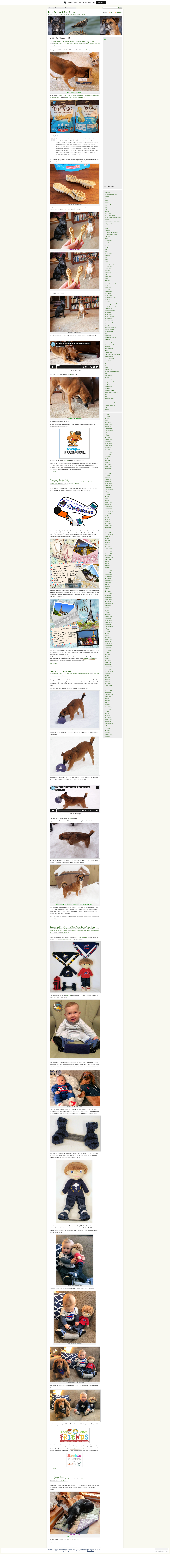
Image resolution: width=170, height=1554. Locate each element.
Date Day (107, 247)
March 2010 (107, 717)
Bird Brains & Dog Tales (61, 12)
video (80, 43)
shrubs (106, 363)
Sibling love (83, 1478)
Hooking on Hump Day (59, 930)
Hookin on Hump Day (81, 937)
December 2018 (108, 551)
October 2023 (108, 454)
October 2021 (108, 487)
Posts (111, 12)
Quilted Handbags (109, 348)
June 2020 (107, 517)
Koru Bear (66, 460)
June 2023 (107, 460)
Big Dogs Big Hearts (109, 204)
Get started (101, 2)
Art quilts (107, 196)
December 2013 (108, 666)
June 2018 (107, 563)
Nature (62, 1478)
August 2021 (108, 491)
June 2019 (107, 540)
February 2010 (108, 719)
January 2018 (108, 572)
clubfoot (68, 995)
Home (50, 8)
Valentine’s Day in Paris (59, 480)
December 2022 (108, 470)
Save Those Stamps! (68, 8)
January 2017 (108, 595)
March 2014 (107, 660)
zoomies (75, 481)
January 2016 (108, 618)
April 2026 (107, 420)
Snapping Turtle (108, 369)
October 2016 (108, 601)
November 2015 (108, 622)
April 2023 (107, 462)
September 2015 (109, 626)
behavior (107, 202)
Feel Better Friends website (77, 1449)
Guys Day (107, 289)
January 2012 (108, 709)
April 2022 (107, 477)
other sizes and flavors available (74, 97)
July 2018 (107, 561)
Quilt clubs (107, 346)
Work (106, 407)
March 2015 (107, 637)
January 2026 (108, 426)
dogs (95, 673)
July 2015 (107, 629)
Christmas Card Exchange (111, 232)
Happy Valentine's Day (90, 481)
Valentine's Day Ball (77, 673)
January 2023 (108, 468)
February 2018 (108, 570)
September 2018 (109, 557)
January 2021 (108, 504)
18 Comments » (73, 45)
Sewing (106, 362)
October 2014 (108, 647)
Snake (106, 367)
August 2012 (108, 696)
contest (106, 238)
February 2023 (108, 466)
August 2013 (108, 673)
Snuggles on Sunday (57, 1477)
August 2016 (108, 605)
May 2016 (107, 610)
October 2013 (108, 669)
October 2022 (108, 473)
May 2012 (107, 702)
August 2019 (108, 536)
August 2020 (108, 513)
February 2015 (108, 639)
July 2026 (107, 414)
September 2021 (109, 489)
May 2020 (107, 519)
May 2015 (107, 633)
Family (63, 43)
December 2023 (108, 453)
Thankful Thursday (109, 381)
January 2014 (108, 664)
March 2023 (107, 464)
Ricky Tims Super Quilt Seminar (112, 354)
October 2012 (108, 692)
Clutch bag (107, 236)
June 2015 (107, 631)
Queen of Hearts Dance (110, 344)
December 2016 (108, 597)
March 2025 (107, 437)
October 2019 (108, 532)
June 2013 (107, 677)
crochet (79, 930)
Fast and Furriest (109, 263)
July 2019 (107, 538)
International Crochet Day (111, 303)
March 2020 (107, 523)
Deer (106, 249)
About (57, 8)
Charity (76, 928)
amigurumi (73, 930)
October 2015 (108, 624)
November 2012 (108, 690)
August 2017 (108, 582)
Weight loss (107, 400)
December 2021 (108, 483)
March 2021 (107, 500)
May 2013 (107, 679)
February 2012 (108, 708)
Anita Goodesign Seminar (111, 194)
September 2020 (109, 511)
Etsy (106, 257)
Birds (106, 209)
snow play (54, 675)
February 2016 (108, 616)
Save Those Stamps (110, 358)
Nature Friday (108, 325)
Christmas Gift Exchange (111, 234)
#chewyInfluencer (90, 43)
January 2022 (108, 481)
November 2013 (108, 668)
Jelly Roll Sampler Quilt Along (112, 306)
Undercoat (107, 388)
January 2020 (108, 527)
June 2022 (107, 475)
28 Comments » (75, 483)
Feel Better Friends (94, 928)
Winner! (106, 403)
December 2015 (108, 620)
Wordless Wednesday (110, 405)
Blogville (56, 43)
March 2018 (107, 569)
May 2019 (107, 542)
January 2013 (108, 687)
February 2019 (108, 548)
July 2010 (107, 711)
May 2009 (107, 730)
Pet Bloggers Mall (109, 331)
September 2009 (109, 723)
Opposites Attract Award (110, 327)
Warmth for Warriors (110, 398)
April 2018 (107, 567)
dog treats (55, 45)
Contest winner (108, 240)
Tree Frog (107, 384)
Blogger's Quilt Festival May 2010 (113, 217)
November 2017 (108, 576)
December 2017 (108, 574)
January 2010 (108, 721)
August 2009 (108, 725)
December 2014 (108, 643)
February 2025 (108, 439)
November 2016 (108, 599)
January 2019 (108, 550)
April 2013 (107, 681)
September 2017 (109, 580)
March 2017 (107, 591)
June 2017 (107, 586)
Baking (106, 200)
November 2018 (108, 553)
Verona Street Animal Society (111, 392)
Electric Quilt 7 (108, 253)
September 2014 (109, 649)
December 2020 (108, 506)
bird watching (108, 207)
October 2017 (108, 578)
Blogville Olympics (109, 223)
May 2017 (107, 588)
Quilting (106, 350)
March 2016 (107, 614)
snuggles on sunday (91, 1478)
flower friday (108, 272)
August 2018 (108, 559)
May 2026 (107, 418)
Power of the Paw (109, 342)
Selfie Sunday (108, 360)
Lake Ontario (108, 312)
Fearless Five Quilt (109, 264)
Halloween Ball (108, 291)
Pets (71, 43)
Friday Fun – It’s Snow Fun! (61, 671)
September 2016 (109, 603)
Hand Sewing (108, 293)
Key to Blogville (108, 308)
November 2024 (108, 445)
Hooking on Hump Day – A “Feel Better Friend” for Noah (72, 927)
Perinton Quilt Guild (109, 329)
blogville (82, 481)
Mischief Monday (109, 322)
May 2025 (107, 434)
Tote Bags (107, 382)
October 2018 (108, 555)
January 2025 (108, 441)
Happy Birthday (108, 295)
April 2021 (107, 498)
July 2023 (107, 458)
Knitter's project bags (110, 310)
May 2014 (107, 656)
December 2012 (108, 689)
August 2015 (108, 628)
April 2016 (107, 612)
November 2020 (108, 508)
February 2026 (108, 424)
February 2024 (108, 451)
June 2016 (107, 609)
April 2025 (107, 435)
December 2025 (108, 428)
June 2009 (107, 728)
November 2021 (108, 485)
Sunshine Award (108, 375)
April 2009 (107, 732)
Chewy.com (89, 50)
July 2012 (107, 698)
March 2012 (107, 706)
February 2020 (108, 525)
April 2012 (107, 704)
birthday (107, 211)
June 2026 (107, 416)
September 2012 (109, 694)
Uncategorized (108, 386)
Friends (67, 43)
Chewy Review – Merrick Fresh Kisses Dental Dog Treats (72, 41)
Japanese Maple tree (110, 304)
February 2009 (108, 734)
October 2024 (108, 447)
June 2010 (107, 713)
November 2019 (108, 531)
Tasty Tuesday (108, 379)
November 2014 (108, 645)
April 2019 (107, 544)
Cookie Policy (90, 1551)
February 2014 (108, 662)
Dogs (60, 43)
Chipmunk (107, 230)
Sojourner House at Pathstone (112, 371)
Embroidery (107, 255)
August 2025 (108, 432)
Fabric (106, 259)
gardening (107, 280)
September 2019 (109, 534)
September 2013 (109, 671)
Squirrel (106, 373)
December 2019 (108, 529)
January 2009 (108, 736)
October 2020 (108, 510)
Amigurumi (107, 192)
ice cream (107, 301)
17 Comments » (71, 675)
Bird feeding (107, 206)
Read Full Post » (54, 472)
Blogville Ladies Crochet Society (66, 928)
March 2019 (107, 546)
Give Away (107, 285)
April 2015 (107, 635)
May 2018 (107, 565)
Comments (119, 12)
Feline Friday (108, 268)
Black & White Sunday (110, 215)
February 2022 (108, 479)
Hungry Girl (107, 299)
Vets (106, 394)
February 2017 (108, 593)
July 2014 (107, 652)
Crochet (80, 928)
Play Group (107, 339)
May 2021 (107, 496)
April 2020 (107, 521)
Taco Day (107, 377)
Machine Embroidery (110, 316)
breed (106, 224)
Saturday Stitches (109, 356)
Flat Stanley (107, 270)
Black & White (108, 213)
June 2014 (107, 654)
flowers (106, 274)
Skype (106, 365)
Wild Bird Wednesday (110, 402)
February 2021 (108, 502)
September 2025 (109, 430)
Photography (76, 43)
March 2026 (107, 422)
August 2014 (108, 650)
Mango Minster (108, 318)
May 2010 (107, 715)
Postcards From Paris (55, 483)
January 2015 (108, 641)
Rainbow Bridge (108, 352)
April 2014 (107, 658)
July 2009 (107, 727)
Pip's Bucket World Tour (110, 337)
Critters (106, 244)
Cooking (107, 242)
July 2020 (107, 515)
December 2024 (108, 443)
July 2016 (107, 607)
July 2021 (107, 493)
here (70, 374)
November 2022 (108, 472)
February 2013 (108, 685)
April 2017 (107, 590)
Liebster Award (108, 314)
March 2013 (107, 683)
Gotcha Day (108, 287)
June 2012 (107, 700)
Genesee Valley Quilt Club (111, 282)
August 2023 (108, 456)
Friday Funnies (108, 276)
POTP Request (108, 341)
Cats (106, 226)
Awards (106, 198)
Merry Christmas (109, 320)
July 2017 (107, 584)
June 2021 (107, 494)
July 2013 (107, 675)
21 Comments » (66, 932)
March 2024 (107, 449)
